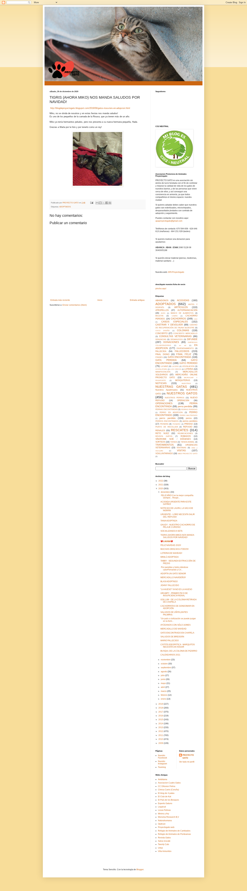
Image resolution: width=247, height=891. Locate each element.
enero (164, 699)
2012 (161, 731)
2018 (161, 708)
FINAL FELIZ (183, 354)
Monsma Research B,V (168, 817)
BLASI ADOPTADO (169, 581)
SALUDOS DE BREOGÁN (172, 636)
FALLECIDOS (182, 351)
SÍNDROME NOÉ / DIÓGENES (173, 439)
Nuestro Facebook (162, 756)
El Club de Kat (164, 796)
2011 (161, 735)
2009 (161, 743)
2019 (161, 704)
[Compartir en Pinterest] (110, 203)
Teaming (162, 767)
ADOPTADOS (65, 207)
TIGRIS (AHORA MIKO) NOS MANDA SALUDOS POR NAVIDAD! (177, 536)
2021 (161, 484)
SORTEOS (160, 442)
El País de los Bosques (168, 800)
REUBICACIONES (185, 433)
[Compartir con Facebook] (106, 203)
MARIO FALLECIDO (169, 640)
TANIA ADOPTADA (168, 521)
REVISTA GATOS (163, 436)
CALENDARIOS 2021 (170, 655)
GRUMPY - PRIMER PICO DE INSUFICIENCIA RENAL (174, 594)
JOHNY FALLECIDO (169, 585)
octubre (164, 664)
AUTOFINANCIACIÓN (187, 310)
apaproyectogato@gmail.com (168, 221)
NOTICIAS (161, 383)
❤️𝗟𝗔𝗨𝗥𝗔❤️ (166, 541)
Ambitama (162, 779)
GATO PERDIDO (188, 363)
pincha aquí (160, 288)
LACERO (175, 366)
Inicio (99, 300)
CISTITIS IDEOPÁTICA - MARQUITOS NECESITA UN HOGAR (177, 645)
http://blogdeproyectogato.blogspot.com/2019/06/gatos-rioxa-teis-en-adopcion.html (90, 108)
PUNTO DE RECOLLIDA (166, 427)
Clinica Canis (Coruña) (168, 789)
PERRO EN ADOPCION (171, 412)
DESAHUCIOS (177, 339)
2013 (161, 727)
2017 (161, 712)
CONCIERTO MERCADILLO (185, 333)
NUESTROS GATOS (182, 393)
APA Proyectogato (176, 272)
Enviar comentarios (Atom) (75, 305)
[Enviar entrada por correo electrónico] (91, 203)
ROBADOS (186, 436)
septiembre (166, 667)
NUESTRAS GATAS (171, 386)
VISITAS (181, 450)
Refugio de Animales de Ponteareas (174, 834)
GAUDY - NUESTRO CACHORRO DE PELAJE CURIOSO (177, 526)
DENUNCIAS (160, 339)
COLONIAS (183, 330)
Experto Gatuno (165, 803)
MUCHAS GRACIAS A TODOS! (174, 549)
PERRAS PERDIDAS (189, 409)
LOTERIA (188, 369)
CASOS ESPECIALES (174, 321)
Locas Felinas (164, 810)
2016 (161, 716)
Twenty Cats (163, 844)
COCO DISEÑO (162, 331)
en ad (182, 345)
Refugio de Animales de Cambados (174, 831)
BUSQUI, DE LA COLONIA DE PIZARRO (178, 651)
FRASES (159, 357)
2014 (161, 723)
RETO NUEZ (162, 433)
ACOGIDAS (183, 300)
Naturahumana (165, 820)
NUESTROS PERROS (174, 398)
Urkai (160, 848)
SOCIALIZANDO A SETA (171, 531)
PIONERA (164, 424)
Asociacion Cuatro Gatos (169, 783)
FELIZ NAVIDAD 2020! (170, 545)
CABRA (175, 316)
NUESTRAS (186, 383)
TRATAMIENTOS (164, 444)
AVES (163, 313)
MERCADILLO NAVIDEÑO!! (173, 577)
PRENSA (188, 424)
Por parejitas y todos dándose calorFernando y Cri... (174, 568)
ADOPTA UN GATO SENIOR (173, 573)
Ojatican (162, 824)
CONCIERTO (161, 333)
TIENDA (173, 442)
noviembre (166, 659)
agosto (164, 671)
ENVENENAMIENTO (185, 348)
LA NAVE (164, 366)
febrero (164, 695)
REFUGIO (187, 427)
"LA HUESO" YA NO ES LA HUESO (176, 589)
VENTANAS (181, 448)
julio (163, 675)
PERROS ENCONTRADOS (166, 421)
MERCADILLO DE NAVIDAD (173, 629)
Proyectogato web (166, 827)
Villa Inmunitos (164, 851)
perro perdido (167, 418)
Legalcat (162, 807)
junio (163, 679)
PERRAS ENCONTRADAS (166, 409)
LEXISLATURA (161, 369)
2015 (161, 719)
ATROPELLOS (162, 310)
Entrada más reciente (60, 300)
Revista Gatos (164, 837)
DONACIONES (171, 342)
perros (189, 418)
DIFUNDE (192, 339)
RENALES (160, 430)
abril (163, 687)
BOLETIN (159, 316)
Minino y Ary (163, 813)
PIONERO (176, 424)
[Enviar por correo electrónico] (97, 203)
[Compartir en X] (103, 203)
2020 (161, 488)
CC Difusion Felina (166, 786)
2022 (161, 481)
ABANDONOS (161, 300)
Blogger (139, 869)
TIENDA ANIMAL (187, 442)
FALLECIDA (160, 351)
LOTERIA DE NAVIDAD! (171, 553)
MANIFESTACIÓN (162, 372)
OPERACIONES (163, 403)
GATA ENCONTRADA (179, 357)
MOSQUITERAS (182, 380)
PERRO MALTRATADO (188, 415)
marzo (164, 691)
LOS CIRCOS (175, 369)
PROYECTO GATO (188, 756)
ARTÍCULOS (181, 307)
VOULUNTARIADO (164, 453)
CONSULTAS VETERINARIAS (175, 336)
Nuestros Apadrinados (166, 390)
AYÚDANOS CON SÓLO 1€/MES (175, 625)
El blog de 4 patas (166, 793)
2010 (161, 739)
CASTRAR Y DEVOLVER (169, 324)
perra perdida (185, 406)
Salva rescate (164, 841)
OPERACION (183, 400)
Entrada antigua (137, 300)
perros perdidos (190, 421)
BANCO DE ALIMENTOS (182, 313)
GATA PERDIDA (166, 360)
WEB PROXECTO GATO (188, 453)
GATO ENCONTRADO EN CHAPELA (177, 633)
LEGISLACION (188, 366)
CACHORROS (178, 318)
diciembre (165, 492)
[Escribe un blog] (100, 203)
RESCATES (179, 430)
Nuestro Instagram (162, 762)
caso (195, 319)
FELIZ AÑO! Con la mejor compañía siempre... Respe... (176, 496)
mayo (163, 683)
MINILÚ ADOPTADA (169, 557)
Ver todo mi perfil (186, 762)
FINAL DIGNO (162, 354)
